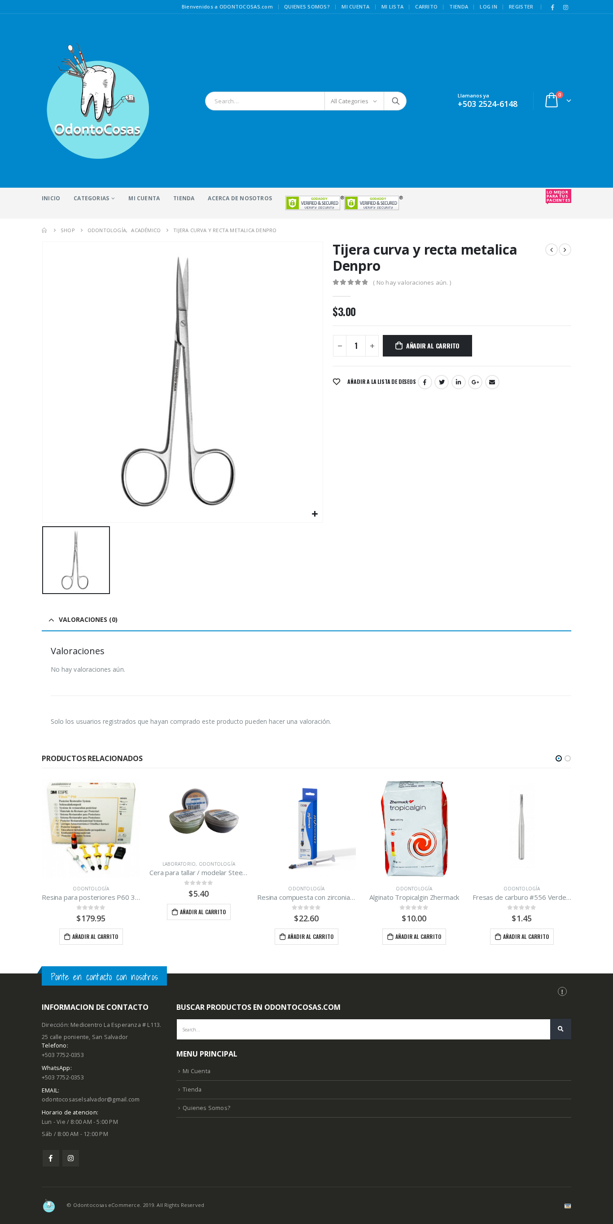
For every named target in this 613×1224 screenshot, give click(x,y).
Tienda (458, 6)
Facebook (425, 382)
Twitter (441, 382)
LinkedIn (458, 382)
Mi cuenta (355, 6)
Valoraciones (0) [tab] (88, 619)
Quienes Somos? (206, 1108)
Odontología (91, 888)
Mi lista (392, 6)
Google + (475, 382)
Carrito (426, 6)
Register (521, 6)
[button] (558, 758)
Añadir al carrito (433, 345)
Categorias (91, 198)
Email (492, 382)
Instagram (70, 1158)
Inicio (51, 198)
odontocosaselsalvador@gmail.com (91, 1099)
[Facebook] (553, 7)
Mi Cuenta (144, 198)
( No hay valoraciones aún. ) (412, 282)
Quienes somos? (307, 6)
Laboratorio (179, 864)
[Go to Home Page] (45, 230)
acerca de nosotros (240, 198)
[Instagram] (565, 7)
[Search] (395, 101)
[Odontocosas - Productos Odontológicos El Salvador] (98, 101)
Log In (488, 6)
